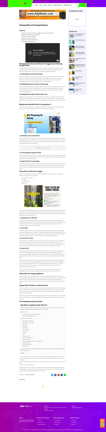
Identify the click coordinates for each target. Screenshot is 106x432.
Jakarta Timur (57, 420)
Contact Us (45, 1)
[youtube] (86, 1)
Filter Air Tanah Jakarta (78, 90)
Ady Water (73, 420)
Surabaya (56, 424)
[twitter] (81, 1)
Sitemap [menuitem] (49, 5)
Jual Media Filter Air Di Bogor (80, 59)
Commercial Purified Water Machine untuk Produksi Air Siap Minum (80, 53)
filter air (21, 374)
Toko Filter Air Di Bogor (80, 40)
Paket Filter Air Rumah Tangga (28, 36)
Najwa (20, 27)
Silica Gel (39, 420)
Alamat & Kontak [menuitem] (57, 5)
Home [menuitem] (36, 5)
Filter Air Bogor (78, 70)
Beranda (21, 22)
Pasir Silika (73, 424)
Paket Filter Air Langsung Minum (29, 38)
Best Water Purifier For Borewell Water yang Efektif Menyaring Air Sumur (80, 65)
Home (36, 1)
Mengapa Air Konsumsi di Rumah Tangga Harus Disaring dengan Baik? (37, 33)
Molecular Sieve (40, 422)
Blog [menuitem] (45, 5)
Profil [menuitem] (40, 5)
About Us (40, 1)
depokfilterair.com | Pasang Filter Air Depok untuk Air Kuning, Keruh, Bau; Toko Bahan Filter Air (52, 429)
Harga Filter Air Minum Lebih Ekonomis (30, 39)
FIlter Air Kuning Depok (27, 22)
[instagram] (83, 1)
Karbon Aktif (73, 422)
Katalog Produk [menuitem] (67, 5)
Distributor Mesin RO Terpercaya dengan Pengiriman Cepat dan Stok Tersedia (80, 47)
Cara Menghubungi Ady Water (28, 41)
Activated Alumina (41, 424)
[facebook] (78, 1)
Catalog (22, 353)
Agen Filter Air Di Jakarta (78, 77)
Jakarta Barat (57, 422)
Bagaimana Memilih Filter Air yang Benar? (31, 34)
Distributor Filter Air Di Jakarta (80, 83)
